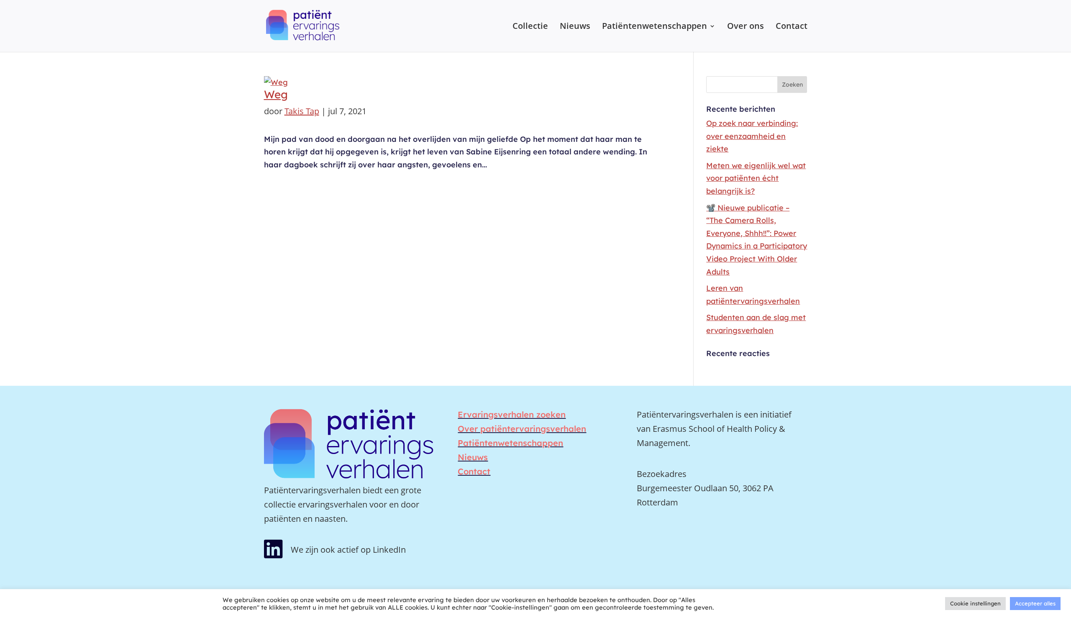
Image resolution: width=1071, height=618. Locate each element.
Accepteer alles (1035, 603)
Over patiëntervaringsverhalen (522, 428)
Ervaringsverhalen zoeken (512, 414)
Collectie (530, 27)
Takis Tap (301, 111)
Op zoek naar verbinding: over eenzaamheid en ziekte (752, 136)
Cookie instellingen (975, 603)
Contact (791, 27)
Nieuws (575, 27)
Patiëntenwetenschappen (654, 27)
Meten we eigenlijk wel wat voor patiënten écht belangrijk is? (756, 178)
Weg (276, 94)
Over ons (745, 27)
